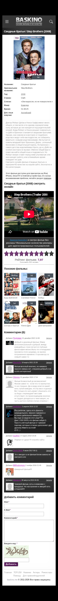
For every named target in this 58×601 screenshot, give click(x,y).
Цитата (49, 338)
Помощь (17, 576)
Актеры (36, 572)
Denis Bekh (18, 450)
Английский (26, 113)
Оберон (16, 377)
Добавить (11, 564)
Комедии (25, 105)
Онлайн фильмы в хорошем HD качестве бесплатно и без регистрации (29, 21)
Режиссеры (47, 572)
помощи (47, 178)
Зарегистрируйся (18, 240)
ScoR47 (16, 436)
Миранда (17, 480)
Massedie (17, 362)
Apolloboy (17, 406)
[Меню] (7, 21)
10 (51, 254)
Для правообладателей (34, 576)
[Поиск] (51, 21)
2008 (23, 94)
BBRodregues (19, 465)
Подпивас (17, 338)
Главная (8, 572)
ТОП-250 (17, 572)
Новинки (27, 572)
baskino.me (12, 580)
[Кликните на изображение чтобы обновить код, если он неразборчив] (16, 547)
